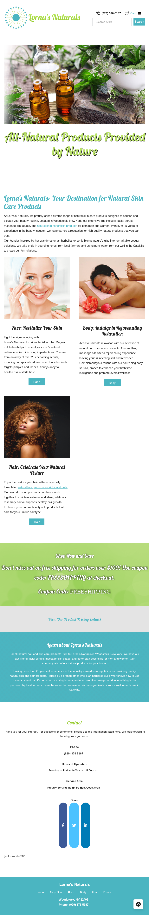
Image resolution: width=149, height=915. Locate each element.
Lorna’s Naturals (74, 884)
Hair (37, 522)
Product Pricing (76, 619)
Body (112, 382)
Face (36, 381)
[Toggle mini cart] (127, 13)
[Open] (139, 13)
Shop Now (56, 892)
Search (139, 21)
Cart (133, 13)
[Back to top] (138, 904)
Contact (108, 892)
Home (40, 892)
